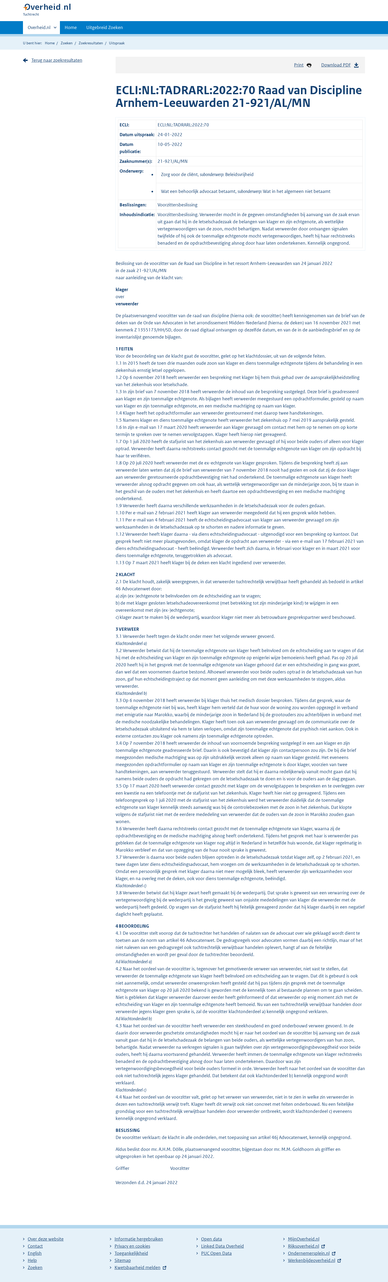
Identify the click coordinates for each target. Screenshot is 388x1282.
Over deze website (46, 1239)
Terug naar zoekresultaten (56, 60)
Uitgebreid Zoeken (104, 27)
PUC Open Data (216, 1253)
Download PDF (336, 65)
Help (32, 1260)
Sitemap (123, 1260)
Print (299, 65)
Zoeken (67, 43)
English (35, 1253)
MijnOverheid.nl (303, 1239)
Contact (35, 1246)
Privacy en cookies (132, 1246)
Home (71, 27)
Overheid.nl (39, 29)
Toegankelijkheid (131, 1253)
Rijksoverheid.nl (303, 1246)
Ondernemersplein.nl (309, 1253)
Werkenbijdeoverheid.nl (311, 1260)
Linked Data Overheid (222, 1246)
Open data (211, 1239)
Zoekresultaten (91, 43)
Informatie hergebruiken (139, 1239)
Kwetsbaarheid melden (137, 1267)
